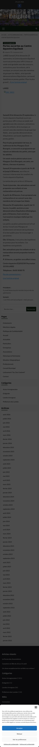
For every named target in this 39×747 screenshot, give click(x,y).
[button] (36, 707)
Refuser (19, 734)
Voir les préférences (19, 739)
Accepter (19, 728)
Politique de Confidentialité (11, 744)
